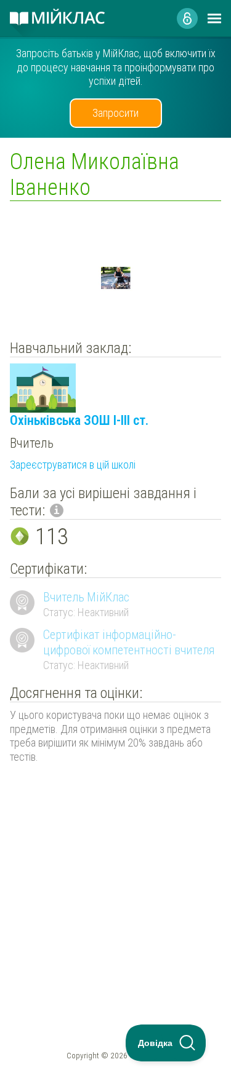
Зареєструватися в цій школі (73, 464)
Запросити (115, 112)
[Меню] (214, 18)
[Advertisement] (115, 868)
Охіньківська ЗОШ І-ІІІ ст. (79, 420)
